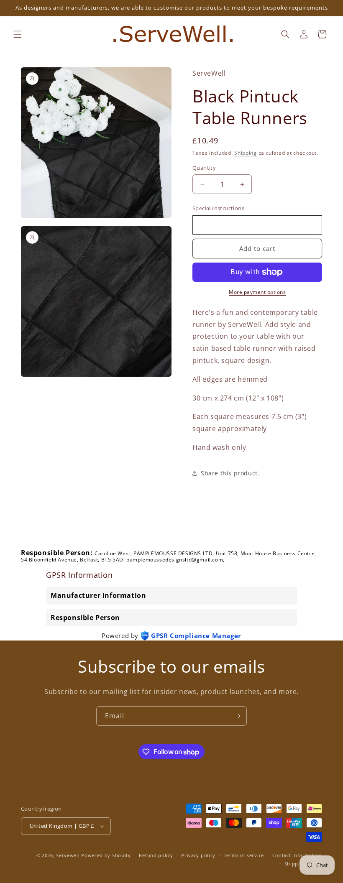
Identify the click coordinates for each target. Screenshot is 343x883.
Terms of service (244, 855)
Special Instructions (218, 208)
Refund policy (156, 855)
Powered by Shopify (106, 855)
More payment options (257, 292)
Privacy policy (198, 855)
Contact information (297, 855)
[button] (17, 34)
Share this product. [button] (230, 473)
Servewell (67, 855)
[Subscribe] (237, 716)
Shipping (245, 152)
